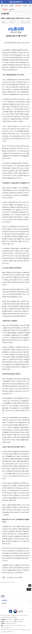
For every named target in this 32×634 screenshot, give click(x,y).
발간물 (11, 5)
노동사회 (11, 9)
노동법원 (4, 582)
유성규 (7, 582)
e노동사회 (18, 5)
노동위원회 (12, 582)
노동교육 (24, 5)
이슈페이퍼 (5, 5)
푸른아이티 (11, 631)
